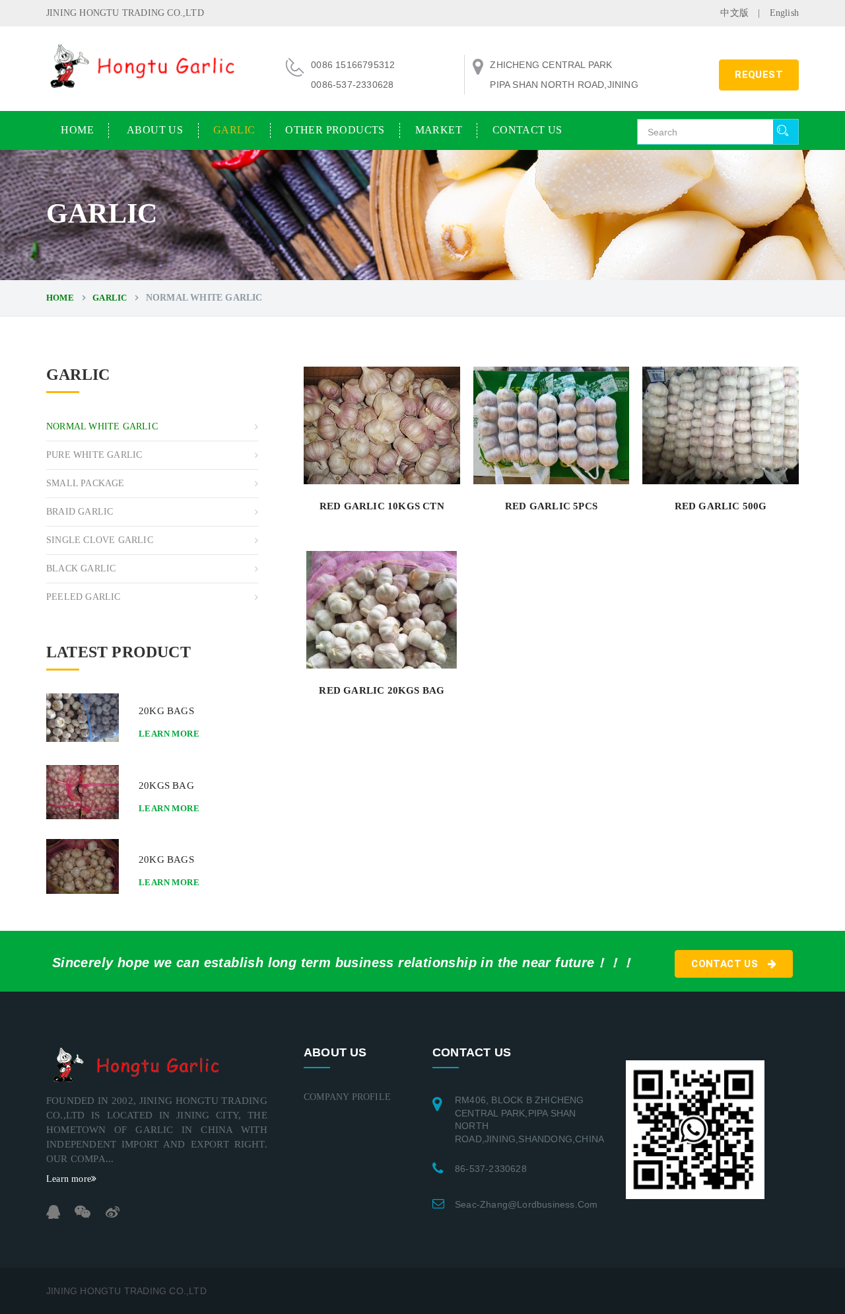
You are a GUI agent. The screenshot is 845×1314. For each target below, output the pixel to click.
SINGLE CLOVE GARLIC (99, 540)
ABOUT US (155, 129)
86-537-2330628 (491, 1168)
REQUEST (759, 75)
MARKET (438, 129)
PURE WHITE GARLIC (94, 455)
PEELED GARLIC (83, 597)
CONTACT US (527, 129)
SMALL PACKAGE (85, 483)
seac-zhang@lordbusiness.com (526, 1204)
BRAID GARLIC (79, 512)
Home (77, 129)
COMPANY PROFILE (347, 1097)
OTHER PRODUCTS (335, 129)
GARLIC (234, 129)
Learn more (169, 734)
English (784, 13)
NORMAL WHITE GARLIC (102, 426)
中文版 (734, 13)
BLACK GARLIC (81, 568)
